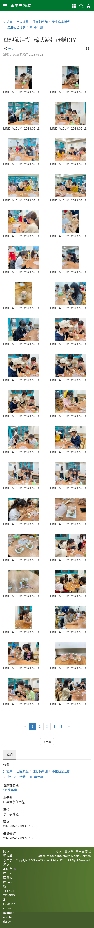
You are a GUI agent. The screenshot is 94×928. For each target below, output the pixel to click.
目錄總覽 (22, 22)
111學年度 (36, 27)
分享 (11, 48)
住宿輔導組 (40, 22)
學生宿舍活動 (61, 22)
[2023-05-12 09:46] (23, 77)
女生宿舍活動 (16, 27)
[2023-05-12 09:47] (23, 221)
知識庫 (7, 22)
